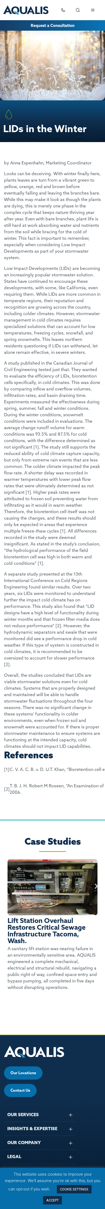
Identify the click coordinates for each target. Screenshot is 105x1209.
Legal (14, 1156)
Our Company (24, 1142)
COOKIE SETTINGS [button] (74, 1189)
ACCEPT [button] (52, 1200)
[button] (8, 886)
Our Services (23, 1114)
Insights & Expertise (32, 1128)
